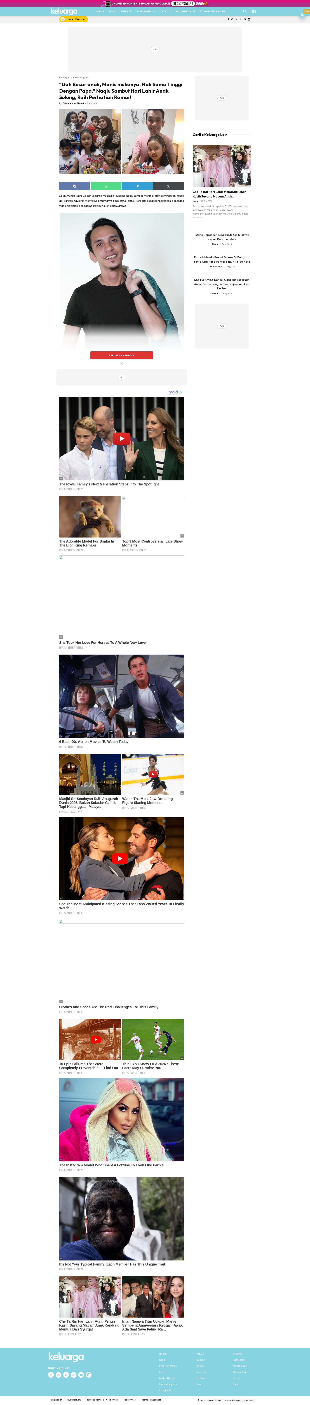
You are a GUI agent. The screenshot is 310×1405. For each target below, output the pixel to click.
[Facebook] (228, 20)
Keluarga (64, 77)
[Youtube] (245, 20)
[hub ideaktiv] (254, 10)
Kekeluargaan (80, 77)
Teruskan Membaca (122, 355)
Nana (196, 201)
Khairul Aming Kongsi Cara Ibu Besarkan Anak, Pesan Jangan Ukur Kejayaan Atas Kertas (222, 284)
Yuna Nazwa (215, 266)
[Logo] (64, 11)
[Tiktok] (241, 20)
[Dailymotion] (249, 20)
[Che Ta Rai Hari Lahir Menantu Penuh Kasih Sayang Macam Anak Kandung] (222, 166)
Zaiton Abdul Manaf (73, 103)
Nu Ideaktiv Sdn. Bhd (223, 1400)
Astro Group (250, 1400)
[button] (245, 11)
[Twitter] (236, 20)
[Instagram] (232, 20)
